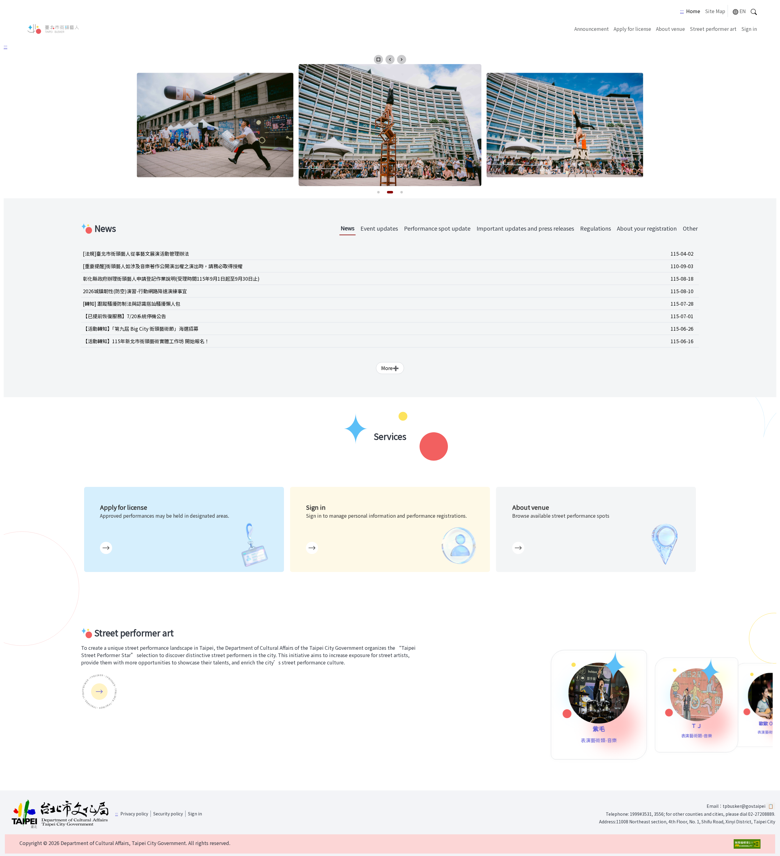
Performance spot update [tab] (437, 228)
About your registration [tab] (647, 228)
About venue (670, 28)
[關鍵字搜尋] (753, 11)
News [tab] (347, 228)
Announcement (591, 28)
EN (742, 11)
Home (693, 11)
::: (682, 11)
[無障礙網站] (747, 844)
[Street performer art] (99, 691)
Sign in (749, 28)
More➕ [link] (390, 368)
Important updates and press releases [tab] (525, 228)
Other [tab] (690, 228)
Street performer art (713, 28)
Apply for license (632, 28)
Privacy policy (134, 814)
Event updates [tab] (379, 228)
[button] (378, 59)
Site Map (715, 11)
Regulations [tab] (595, 228)
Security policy (168, 814)
